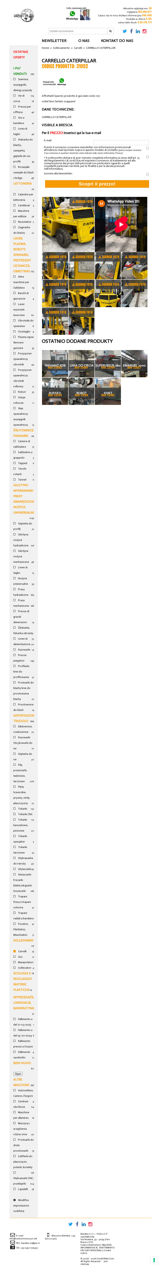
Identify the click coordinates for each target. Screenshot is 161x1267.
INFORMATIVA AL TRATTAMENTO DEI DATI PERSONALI (97, 1249)
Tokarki (22, 808)
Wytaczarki (24, 869)
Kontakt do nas (117, 40)
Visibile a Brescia (57, 125)
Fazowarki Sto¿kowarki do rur (22, 743)
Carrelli (22, 951)
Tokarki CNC (25, 814)
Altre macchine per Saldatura (21, 282)
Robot (21, 392)
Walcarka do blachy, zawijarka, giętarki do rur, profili (23, 150)
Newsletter (54, 40)
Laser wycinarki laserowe (19, 309)
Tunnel (21, 479)
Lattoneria (22, 183)
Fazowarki (23, 649)
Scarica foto (83, 201)
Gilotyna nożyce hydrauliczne (20, 540)
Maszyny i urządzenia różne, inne (21, 1129)
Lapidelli (22, 1189)
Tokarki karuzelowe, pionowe (20, 825)
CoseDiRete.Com (105, 1258)
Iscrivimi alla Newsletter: (58, 173)
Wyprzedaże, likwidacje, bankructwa (23, 1002)
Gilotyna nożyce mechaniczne (21, 556)
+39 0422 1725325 (29, 1247)
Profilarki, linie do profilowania (21, 671)
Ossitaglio (23, 331)
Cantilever (23, 205)
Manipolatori (25, 962)
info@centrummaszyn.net (23, 1238)
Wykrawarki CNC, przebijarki (23, 1180)
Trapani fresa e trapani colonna (22, 902)
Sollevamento (25, 940)
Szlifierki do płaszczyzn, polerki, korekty (22, 1162)
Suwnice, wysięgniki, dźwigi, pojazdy (22, 85)
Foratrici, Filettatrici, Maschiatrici (20, 929)
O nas (83, 40)
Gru (19, 956)
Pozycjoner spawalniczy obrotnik (22, 359)
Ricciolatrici (24, 222)
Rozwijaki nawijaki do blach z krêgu (23, 172)
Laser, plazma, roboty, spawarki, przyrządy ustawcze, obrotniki (22, 254)
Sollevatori (24, 967)
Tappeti (22, 463)
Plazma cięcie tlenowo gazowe (23, 342)
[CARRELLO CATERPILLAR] (68, 224)
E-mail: (48, 140)
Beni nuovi (22, 1063)
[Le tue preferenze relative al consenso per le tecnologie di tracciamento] (154, 1260)
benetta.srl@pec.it (30, 1243)
